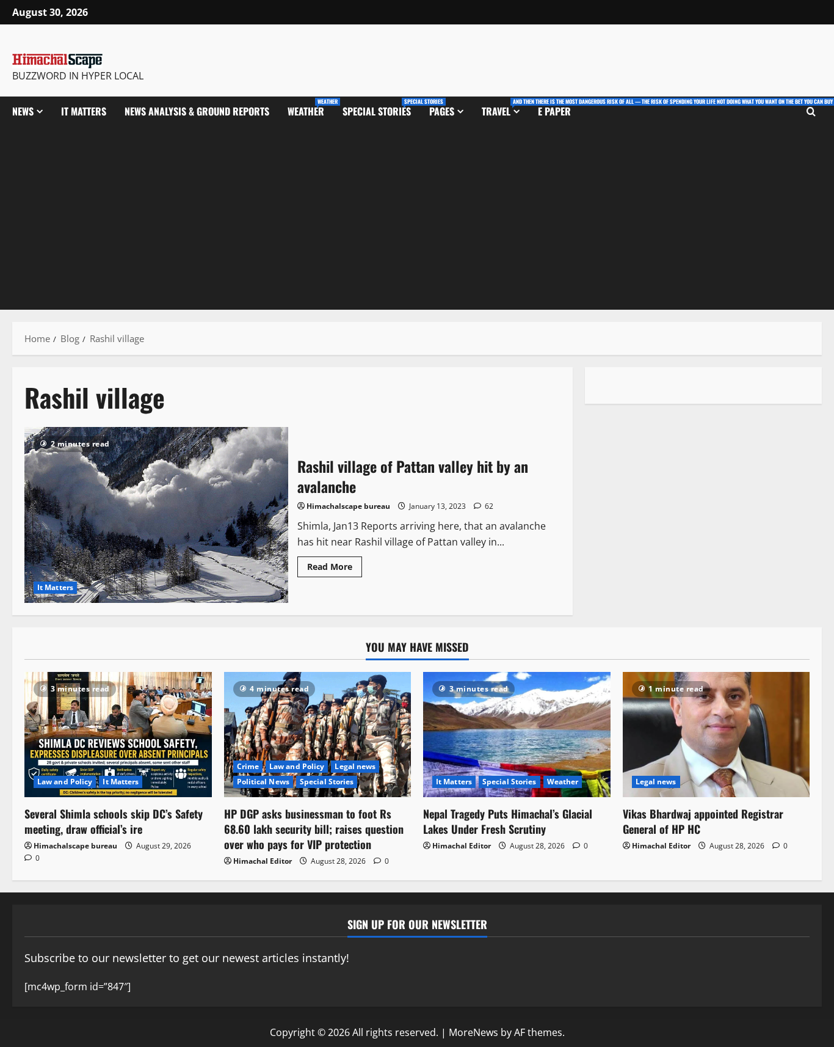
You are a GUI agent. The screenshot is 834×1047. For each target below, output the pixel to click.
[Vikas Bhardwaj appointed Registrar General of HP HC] (716, 734)
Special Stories (381, 108)
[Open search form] (811, 111)
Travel (505, 108)
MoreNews (473, 1032)
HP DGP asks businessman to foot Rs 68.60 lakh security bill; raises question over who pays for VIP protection (314, 829)
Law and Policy (64, 781)
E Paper (554, 111)
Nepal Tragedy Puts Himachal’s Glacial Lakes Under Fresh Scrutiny (507, 821)
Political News (263, 781)
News (23, 111)
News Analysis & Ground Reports (197, 111)
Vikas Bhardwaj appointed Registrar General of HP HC (703, 821)
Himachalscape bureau (348, 506)
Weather (310, 108)
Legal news (355, 766)
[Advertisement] (417, 218)
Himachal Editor (262, 861)
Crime (248, 766)
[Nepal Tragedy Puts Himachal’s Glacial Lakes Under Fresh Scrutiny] (517, 734)
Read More (334, 564)
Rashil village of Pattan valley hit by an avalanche (156, 515)
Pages (441, 111)
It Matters (83, 111)
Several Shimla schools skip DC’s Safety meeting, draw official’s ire (113, 821)
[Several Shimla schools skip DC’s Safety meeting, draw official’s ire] (118, 734)
